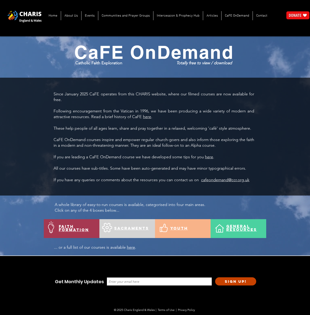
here (147, 116)
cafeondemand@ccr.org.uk (225, 179)
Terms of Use (166, 310)
